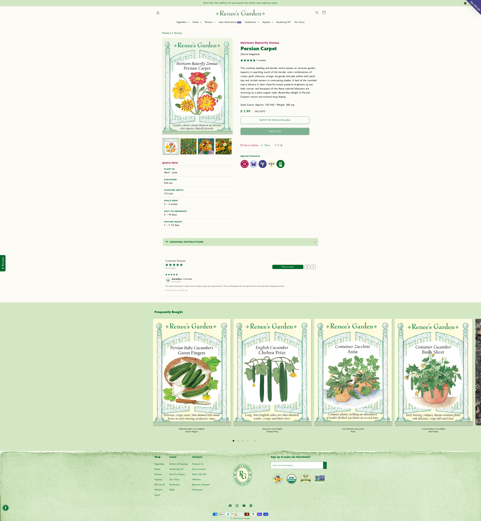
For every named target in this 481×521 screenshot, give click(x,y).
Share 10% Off (199, 474)
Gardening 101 (176, 469)
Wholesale (197, 489)
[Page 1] (233, 440)
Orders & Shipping (178, 464)
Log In (157, 494)
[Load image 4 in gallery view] (224, 146)
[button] (182, 22)
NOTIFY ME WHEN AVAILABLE (275, 120)
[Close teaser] (465, 3)
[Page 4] (247, 440)
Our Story (174, 479)
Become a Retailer (201, 484)
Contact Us (198, 464)
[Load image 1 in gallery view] (171, 146)
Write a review (288, 267)
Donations (174, 484)
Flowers (167, 32)
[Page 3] (243, 440)
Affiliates (196, 479)
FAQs (172, 489)
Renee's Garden (244, 518)
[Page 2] (238, 440)
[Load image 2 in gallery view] (189, 146)
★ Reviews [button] (2, 263)
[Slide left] (226, 441)
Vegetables (159, 464)
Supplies (158, 479)
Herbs (157, 469)
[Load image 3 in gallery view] (206, 146)
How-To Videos (177, 474)
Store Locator (199, 469)
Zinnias (178, 32)
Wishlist (158, 489)
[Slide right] (254, 441)
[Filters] (307, 267)
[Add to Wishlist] (228, 422)
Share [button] (267, 145)
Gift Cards (159, 484)
